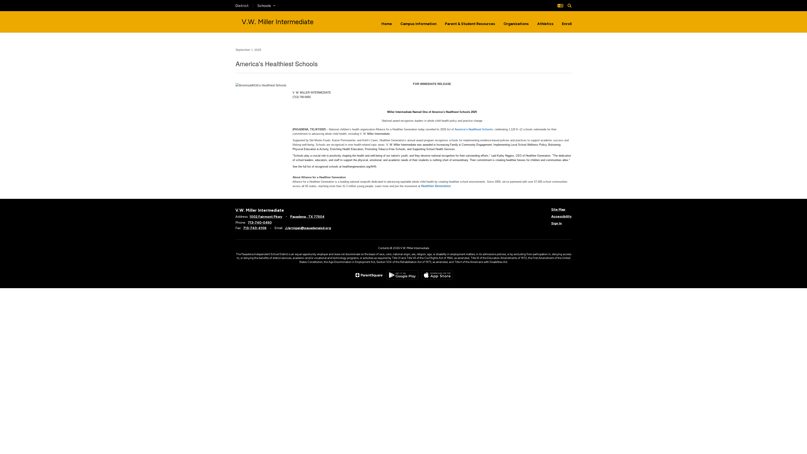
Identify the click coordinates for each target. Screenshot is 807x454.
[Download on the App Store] (437, 275)
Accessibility (561, 216)
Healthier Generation (436, 186)
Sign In (556, 223)
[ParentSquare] (369, 275)
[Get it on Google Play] (402, 275)
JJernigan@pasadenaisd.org (308, 228)
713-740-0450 (260, 222)
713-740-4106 (254, 228)
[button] (266, 5)
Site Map (558, 209)
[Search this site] (569, 6)
